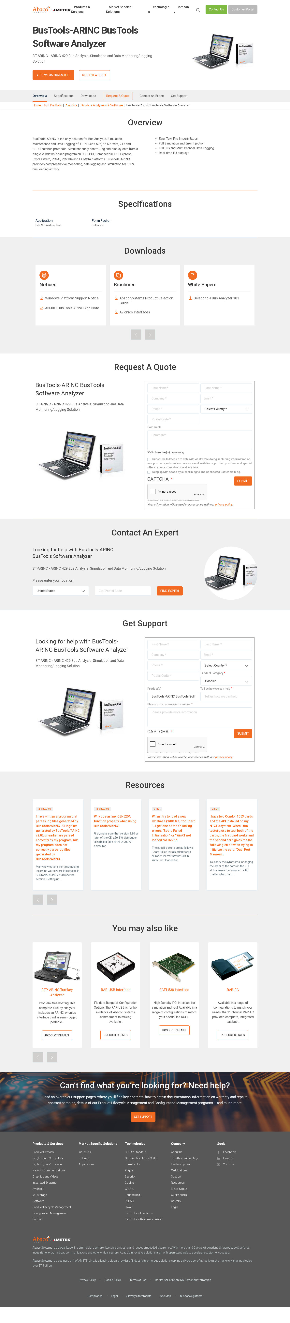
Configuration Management (49, 1213)
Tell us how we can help (215, 688)
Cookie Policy (113, 1280)
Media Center (179, 1188)
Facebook (229, 1152)
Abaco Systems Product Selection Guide (146, 300)
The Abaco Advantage (184, 1158)
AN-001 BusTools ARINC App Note (72, 308)
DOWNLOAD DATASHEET (55, 75)
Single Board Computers (48, 1158)
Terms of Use (138, 1280)
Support (38, 1219)
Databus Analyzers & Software (102, 105)
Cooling (130, 1182)
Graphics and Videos (46, 1176)
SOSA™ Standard (135, 1152)
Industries (85, 1152)
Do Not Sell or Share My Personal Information (183, 1280)
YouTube (228, 1164)
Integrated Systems (44, 1182)
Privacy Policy (87, 1280)
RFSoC (129, 1201)
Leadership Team (181, 1164)
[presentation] (136, 334)
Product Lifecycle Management (52, 1207)
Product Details (57, 1035)
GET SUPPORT (143, 1116)
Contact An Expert (152, 96)
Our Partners (179, 1194)
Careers (176, 1201)
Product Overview (43, 1152)
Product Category (211, 673)
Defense (84, 1158)
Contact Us (216, 9)
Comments (154, 427)
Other (157, 809)
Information (44, 809)
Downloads (88, 96)
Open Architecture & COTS (141, 1158)
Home (37, 105)
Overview (40, 96)
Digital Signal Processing (48, 1164)
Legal (114, 1296)
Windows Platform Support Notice (72, 298)
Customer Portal (243, 9)
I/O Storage (40, 1194)
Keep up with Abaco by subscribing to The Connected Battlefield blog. (196, 472)
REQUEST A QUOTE (94, 75)
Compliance (95, 1296)
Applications (86, 1164)
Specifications (64, 96)
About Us (176, 1152)
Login (174, 1207)
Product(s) (154, 688)
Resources (178, 1182)
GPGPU (129, 1188)
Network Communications (49, 1170)
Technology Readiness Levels (143, 1219)
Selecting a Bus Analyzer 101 (216, 298)
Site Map (165, 1296)
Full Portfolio (53, 105)
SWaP (129, 1207)
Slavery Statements (138, 1296)
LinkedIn (228, 1158)
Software (38, 1201)
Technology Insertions (139, 1213)
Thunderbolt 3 (133, 1194)
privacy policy (223, 504)
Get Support (179, 96)
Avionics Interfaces (135, 312)
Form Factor (133, 1164)
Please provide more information (169, 704)
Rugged (129, 1170)
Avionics (71, 105)
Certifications (179, 1170)
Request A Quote (118, 96)
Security (130, 1176)
